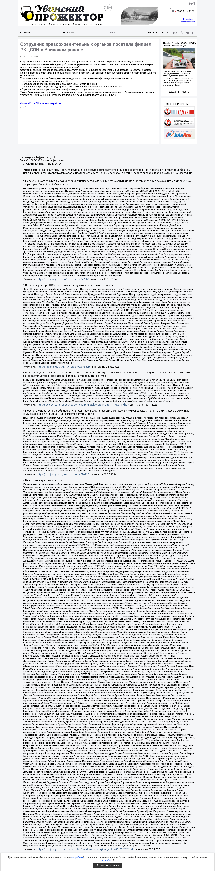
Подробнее (188, 19)
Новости (68, 32)
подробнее (77, 857)
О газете (25, 32)
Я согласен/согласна (107, 865)
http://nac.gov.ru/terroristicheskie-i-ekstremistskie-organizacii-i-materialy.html (83, 404)
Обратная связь (158, 32)
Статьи (111, 32)
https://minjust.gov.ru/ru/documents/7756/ (63, 279)
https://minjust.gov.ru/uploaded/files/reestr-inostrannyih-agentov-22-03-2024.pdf (85, 849)
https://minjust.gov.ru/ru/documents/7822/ (63, 474)
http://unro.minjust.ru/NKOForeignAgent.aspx (64, 366)
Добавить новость (179, 92)
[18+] (62, 15)
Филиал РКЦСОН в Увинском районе (40, 103)
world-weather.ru (188, 22)
